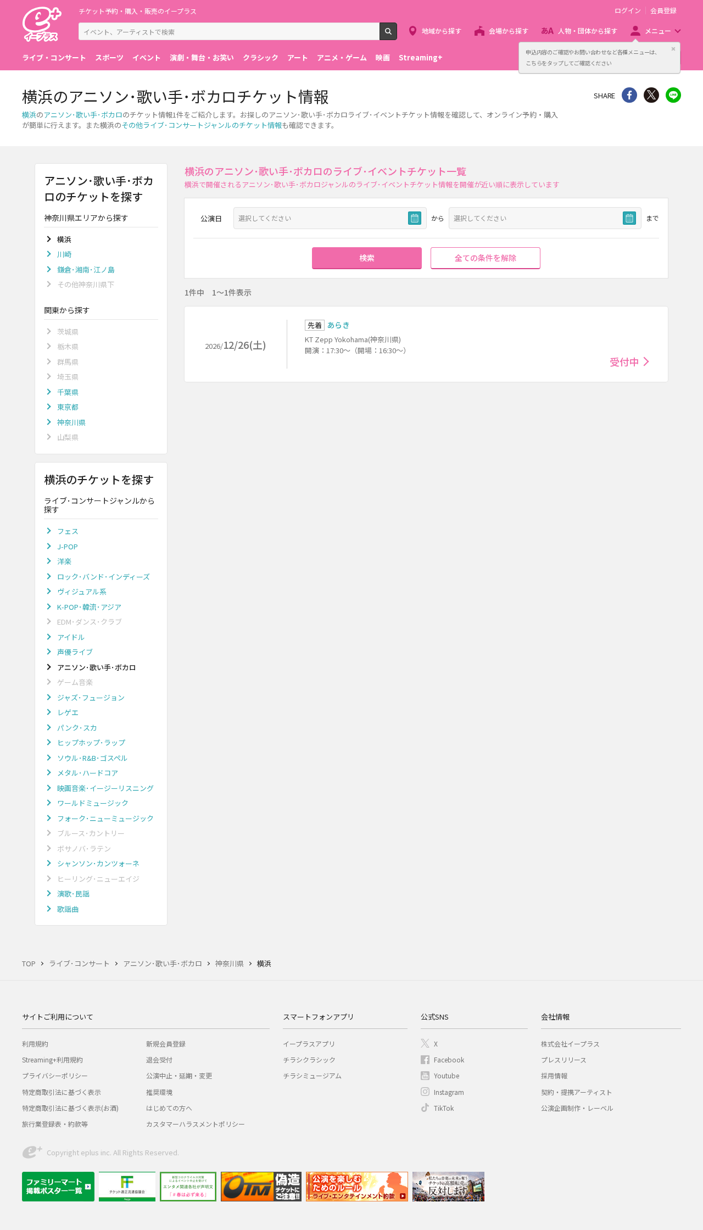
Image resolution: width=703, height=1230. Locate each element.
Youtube (446, 1075)
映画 (383, 57)
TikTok (444, 1107)
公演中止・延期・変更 (179, 1075)
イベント (146, 57)
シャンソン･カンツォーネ (98, 863)
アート (297, 57)
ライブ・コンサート (54, 57)
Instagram (449, 1092)
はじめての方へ (169, 1107)
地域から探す (441, 30)
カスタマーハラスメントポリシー (195, 1123)
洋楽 (64, 561)
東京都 (68, 407)
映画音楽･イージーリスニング (105, 788)
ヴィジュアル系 (82, 591)
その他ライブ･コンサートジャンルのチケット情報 (201, 125)
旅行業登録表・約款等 (55, 1123)
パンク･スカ (77, 727)
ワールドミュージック (93, 803)
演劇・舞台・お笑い (202, 57)
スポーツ (109, 57)
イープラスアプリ (309, 1043)
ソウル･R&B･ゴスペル (92, 758)
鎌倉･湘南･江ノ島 (86, 269)
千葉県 (68, 392)
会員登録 (663, 10)
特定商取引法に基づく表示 (61, 1092)
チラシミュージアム (312, 1075)
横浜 (29, 114)
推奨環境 (159, 1092)
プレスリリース (564, 1059)
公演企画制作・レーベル (577, 1107)
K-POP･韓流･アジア (89, 607)
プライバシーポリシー (55, 1075)
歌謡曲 (68, 909)
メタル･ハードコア (87, 772)
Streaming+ (421, 57)
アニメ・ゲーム (342, 57)
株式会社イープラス (570, 1043)
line (673, 95)
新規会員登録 (166, 1043)
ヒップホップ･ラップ (91, 742)
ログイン (628, 10)
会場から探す (508, 30)
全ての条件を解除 (485, 257)
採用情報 (554, 1075)
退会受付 (159, 1059)
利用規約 (35, 1043)
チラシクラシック (309, 1059)
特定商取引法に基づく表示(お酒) (70, 1107)
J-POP (67, 546)
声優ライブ (75, 652)
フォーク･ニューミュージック (105, 818)
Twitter (651, 95)
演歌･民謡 (73, 893)
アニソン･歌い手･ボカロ (82, 114)
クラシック (260, 57)
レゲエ (68, 712)
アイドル (71, 637)
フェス (68, 531)
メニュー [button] (658, 30)
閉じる (673, 48)
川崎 (64, 254)
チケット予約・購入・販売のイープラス (138, 10)
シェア (629, 95)
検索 (367, 257)
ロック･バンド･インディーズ (103, 576)
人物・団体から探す (587, 30)
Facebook (449, 1059)
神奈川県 (71, 422)
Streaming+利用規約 (52, 1059)
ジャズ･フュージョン (91, 697)
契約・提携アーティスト (576, 1092)
